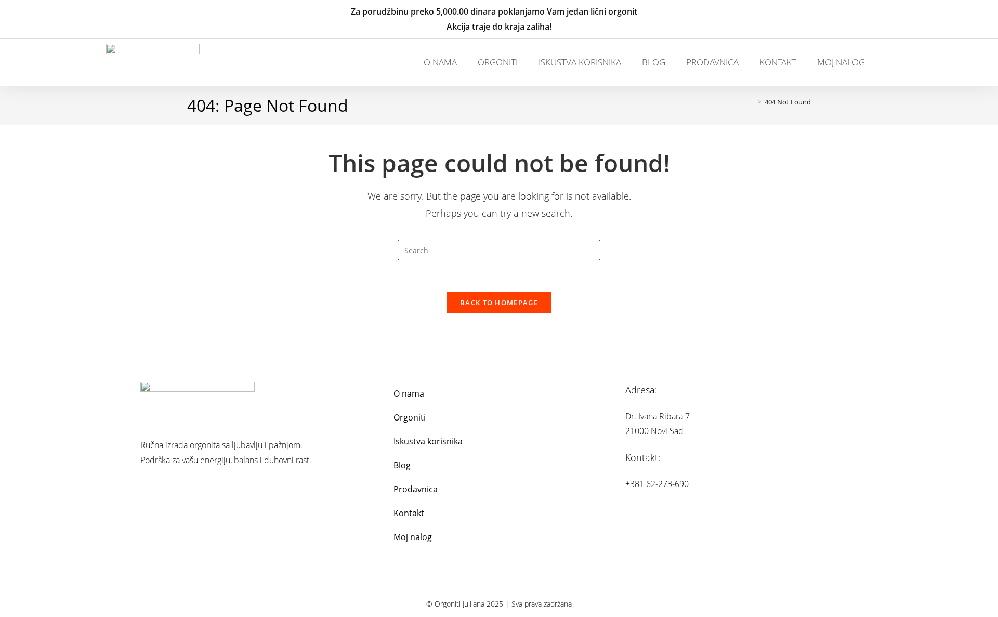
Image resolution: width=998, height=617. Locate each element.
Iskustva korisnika (580, 62)
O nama (440, 62)
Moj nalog (841, 62)
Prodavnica (712, 62)
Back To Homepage (499, 302)
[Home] (752, 102)
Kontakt (777, 62)
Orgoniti (498, 62)
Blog (653, 62)
